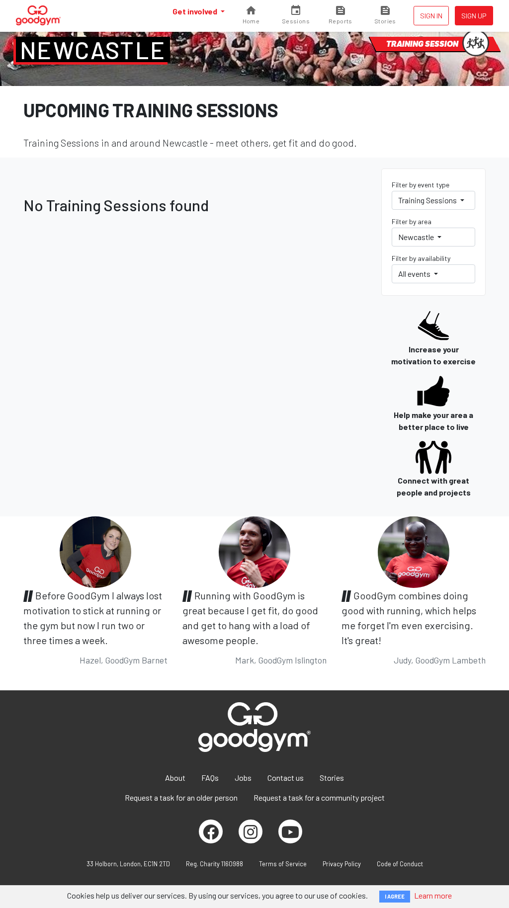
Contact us (285, 777)
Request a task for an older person (181, 797)
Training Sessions (428, 200)
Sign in (431, 15)
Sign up (474, 15)
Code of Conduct (400, 864)
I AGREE (395, 896)
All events (415, 273)
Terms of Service (283, 864)
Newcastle (93, 49)
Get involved (195, 11)
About (175, 777)
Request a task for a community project (319, 797)
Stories (332, 777)
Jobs (243, 777)
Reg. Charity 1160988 (214, 864)
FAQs (210, 777)
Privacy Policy (342, 864)
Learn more (433, 895)
